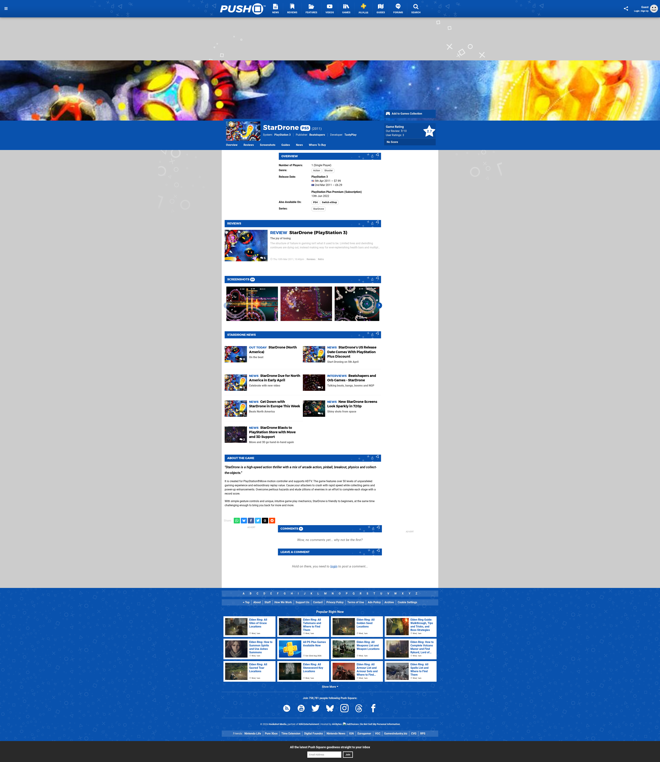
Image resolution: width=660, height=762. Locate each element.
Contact (318, 602)
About (257, 602)
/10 (404, 131)
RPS (422, 733)
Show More (329, 686)
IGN (351, 733)
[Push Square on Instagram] (344, 709)
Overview (232, 145)
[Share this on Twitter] (258, 520)
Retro (321, 259)
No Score (392, 142)
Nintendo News (336, 733)
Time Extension (290, 733)
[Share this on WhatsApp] (237, 520)
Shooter (328, 170)
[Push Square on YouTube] (301, 709)
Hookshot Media (278, 724)
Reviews (249, 145)
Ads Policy (374, 602)
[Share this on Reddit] (272, 520)
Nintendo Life (252, 733)
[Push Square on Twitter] (315, 709)
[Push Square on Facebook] (373, 709)
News (299, 145)
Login (636, 11)
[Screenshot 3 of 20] (360, 304)
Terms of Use (355, 602)
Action (316, 170)
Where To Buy (317, 145)
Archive (389, 602)
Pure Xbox (271, 733)
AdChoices (352, 724)
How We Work (283, 602)
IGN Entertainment (309, 724)
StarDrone (286, 127)
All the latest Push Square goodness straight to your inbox (330, 747)
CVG (413, 733)
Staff (268, 602)
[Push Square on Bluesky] (330, 709)
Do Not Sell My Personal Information (380, 724)
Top (247, 602)
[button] (379, 305)
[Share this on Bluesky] (244, 520)
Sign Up (644, 11)
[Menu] (6, 9)
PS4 (315, 202)
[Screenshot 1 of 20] (252, 304)
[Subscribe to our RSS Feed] (286, 709)
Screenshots (267, 145)
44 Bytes (337, 724)
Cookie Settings (407, 602)
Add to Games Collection (406, 113)
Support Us (302, 602)
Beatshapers (317, 134)
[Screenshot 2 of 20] (306, 304)
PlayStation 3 (282, 134)
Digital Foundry (313, 733)
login (333, 566)
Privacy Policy (335, 602)
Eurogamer (364, 733)
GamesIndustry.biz (395, 733)
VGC (377, 733)
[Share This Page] (626, 9)
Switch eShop (329, 202)
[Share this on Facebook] (251, 520)
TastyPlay (350, 134)
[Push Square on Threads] (359, 709)
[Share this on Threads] (265, 520)
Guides (285, 145)
